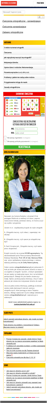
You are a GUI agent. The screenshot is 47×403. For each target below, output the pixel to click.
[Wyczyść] (14, 15)
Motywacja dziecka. (11, 62)
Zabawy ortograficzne (12, 32)
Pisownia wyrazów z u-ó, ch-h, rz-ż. (16, 72)
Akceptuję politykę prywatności (22, 141)
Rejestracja (24, 147)
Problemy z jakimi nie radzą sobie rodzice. (19, 77)
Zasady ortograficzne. (12, 87)
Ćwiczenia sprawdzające (14, 27)
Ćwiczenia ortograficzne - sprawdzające (21, 21)
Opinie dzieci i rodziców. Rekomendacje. (18, 67)
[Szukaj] (34, 15)
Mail (12, 133)
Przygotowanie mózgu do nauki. (15, 82)
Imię (12, 129)
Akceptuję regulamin (18, 138)
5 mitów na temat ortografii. (14, 47)
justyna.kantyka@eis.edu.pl (24, 304)
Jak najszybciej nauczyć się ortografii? (17, 57)
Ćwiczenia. (8, 52)
